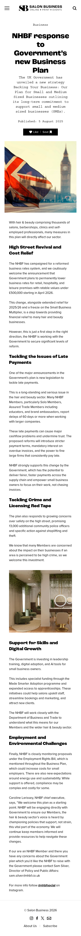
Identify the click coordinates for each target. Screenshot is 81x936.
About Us (30, 926)
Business (40, 24)
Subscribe (50, 926)
